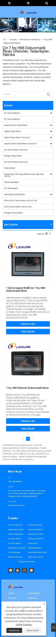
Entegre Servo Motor (13, 212)
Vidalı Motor (9, 168)
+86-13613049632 (15, 481)
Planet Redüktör (11, 182)
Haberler (32, 598)
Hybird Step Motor (12, 131)
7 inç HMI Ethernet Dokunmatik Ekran (27, 387)
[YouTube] (17, 570)
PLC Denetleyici (11, 188)
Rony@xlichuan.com (16, 505)
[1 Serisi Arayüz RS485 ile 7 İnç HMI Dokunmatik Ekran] (28, 263)
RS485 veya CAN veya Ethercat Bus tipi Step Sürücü (24, 175)
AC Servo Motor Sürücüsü (15, 149)
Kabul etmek (32, 630)
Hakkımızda (34, 593)
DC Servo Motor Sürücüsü (16, 162)
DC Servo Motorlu (12, 119)
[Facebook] (10, 570)
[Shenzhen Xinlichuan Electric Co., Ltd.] (28, 11)
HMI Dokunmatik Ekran (30, 39)
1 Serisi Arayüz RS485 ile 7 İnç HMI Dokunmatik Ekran (25, 289)
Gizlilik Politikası (24, 624)
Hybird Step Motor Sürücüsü (17, 137)
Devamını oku (28, 323)
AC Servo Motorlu (12, 113)
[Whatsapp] (31, 570)
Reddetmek (14, 630)
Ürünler (13, 39)
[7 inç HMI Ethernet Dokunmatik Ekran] (28, 363)
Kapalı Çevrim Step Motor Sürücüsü (20, 143)
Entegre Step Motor (13, 155)
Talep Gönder (28, 331)
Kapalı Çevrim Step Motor (15, 125)
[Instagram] (24, 570)
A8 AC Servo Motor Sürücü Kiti (18, 206)
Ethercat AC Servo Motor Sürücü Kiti (20, 200)
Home (11, 593)
